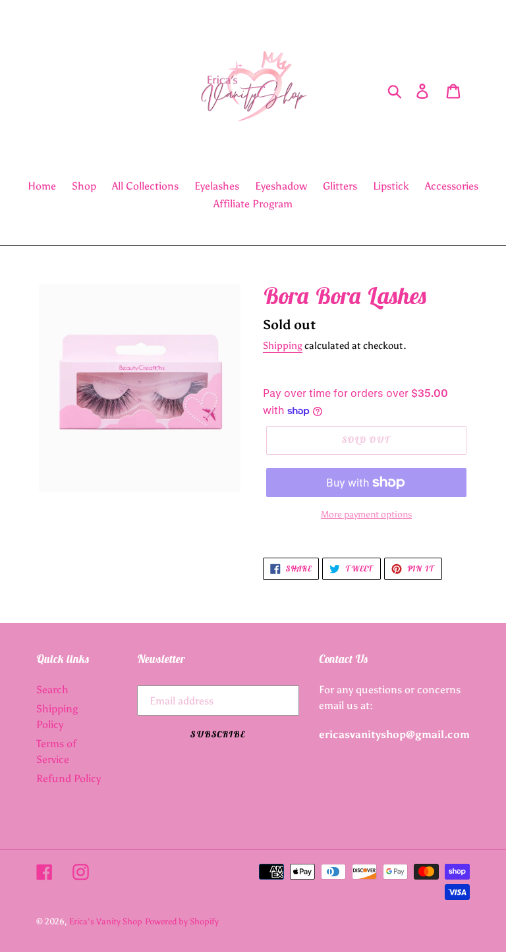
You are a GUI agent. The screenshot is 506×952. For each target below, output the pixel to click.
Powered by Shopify (182, 921)
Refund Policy (68, 778)
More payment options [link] (366, 514)
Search (52, 689)
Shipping (282, 346)
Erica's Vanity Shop (105, 921)
